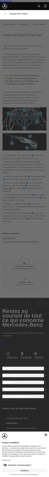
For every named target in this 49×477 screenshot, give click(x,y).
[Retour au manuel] (6, 13)
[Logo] (4, 6)
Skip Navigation (6, 1)
